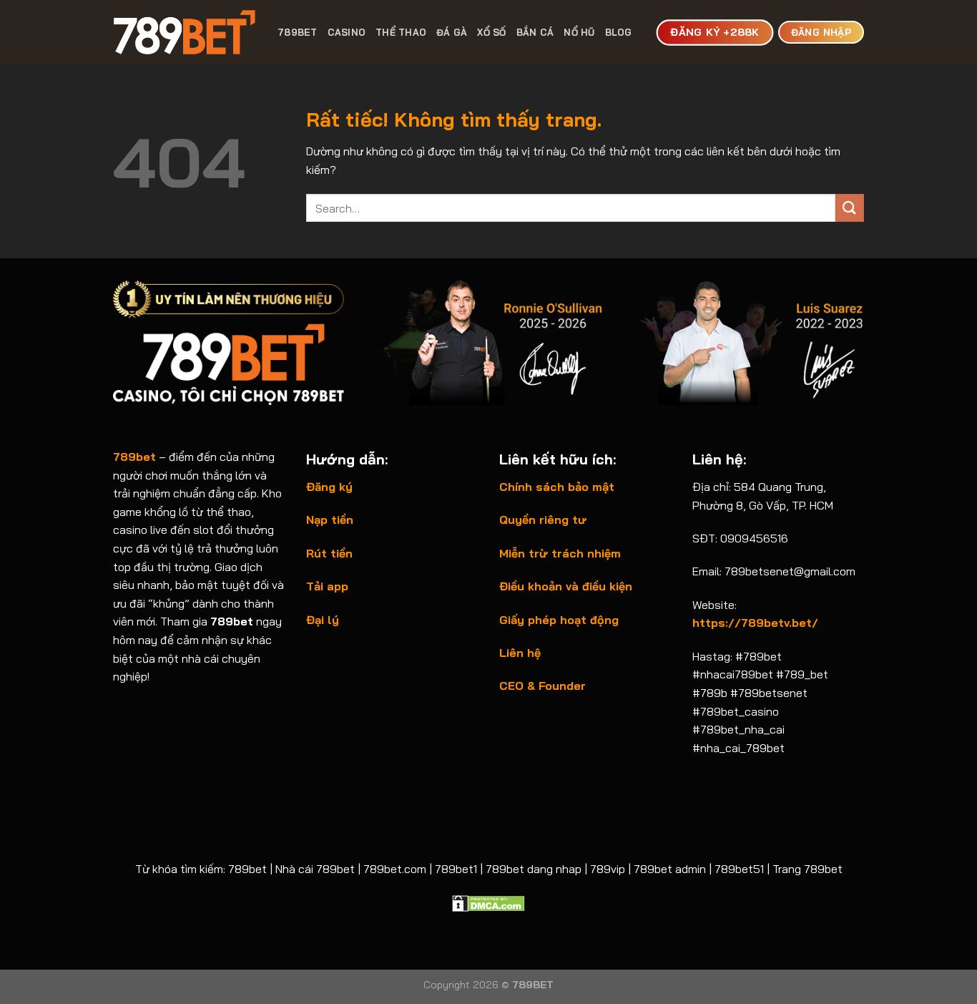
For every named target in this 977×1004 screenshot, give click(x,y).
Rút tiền (329, 553)
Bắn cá (535, 32)
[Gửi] (849, 208)
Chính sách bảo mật (556, 486)
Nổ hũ (579, 32)
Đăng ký (329, 486)
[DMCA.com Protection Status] (488, 902)
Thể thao (400, 32)
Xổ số (491, 32)
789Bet (298, 32)
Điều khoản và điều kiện (565, 586)
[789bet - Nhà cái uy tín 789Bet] (184, 32)
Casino (347, 32)
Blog (618, 32)
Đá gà (451, 32)
